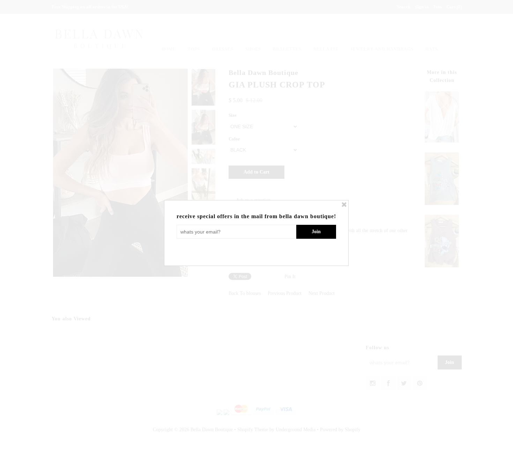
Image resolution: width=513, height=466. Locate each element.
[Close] (344, 204)
